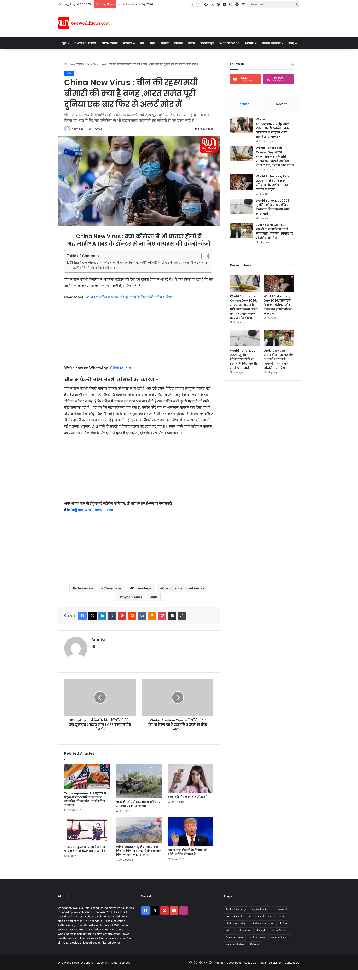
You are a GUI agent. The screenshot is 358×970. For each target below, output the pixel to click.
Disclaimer (275, 962)
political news (257, 937)
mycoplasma (132, 597)
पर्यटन (191, 43)
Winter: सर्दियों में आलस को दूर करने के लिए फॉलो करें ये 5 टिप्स (129, 297)
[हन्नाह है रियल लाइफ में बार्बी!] (190, 778)
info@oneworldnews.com (90, 510)
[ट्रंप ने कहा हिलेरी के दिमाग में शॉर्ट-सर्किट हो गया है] (190, 832)
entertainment (234, 916)
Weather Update (235, 944)
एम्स (154, 597)
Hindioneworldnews (262, 923)
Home (71, 64)
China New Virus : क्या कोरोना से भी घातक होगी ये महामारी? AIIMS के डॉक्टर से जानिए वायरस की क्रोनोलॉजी (139, 262)
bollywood (281, 909)
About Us (250, 962)
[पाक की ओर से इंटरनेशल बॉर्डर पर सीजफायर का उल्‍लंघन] (139, 781)
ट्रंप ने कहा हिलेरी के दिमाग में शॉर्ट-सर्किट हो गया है (187, 852)
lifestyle (261, 930)
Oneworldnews (234, 937)
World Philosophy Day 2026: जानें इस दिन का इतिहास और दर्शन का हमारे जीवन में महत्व (164, 4)
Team (262, 962)
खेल (142, 43)
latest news (244, 930)
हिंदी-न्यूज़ (254, 944)
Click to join (120, 368)
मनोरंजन (127, 43)
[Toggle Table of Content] (203, 256)
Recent (281, 104)
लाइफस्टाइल (207, 43)
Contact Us (292, 962)
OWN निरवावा (109, 43)
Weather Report (280, 937)
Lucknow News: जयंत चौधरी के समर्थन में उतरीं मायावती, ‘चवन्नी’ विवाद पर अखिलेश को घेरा (274, 231)
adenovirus (84, 588)
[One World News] (84, 23)
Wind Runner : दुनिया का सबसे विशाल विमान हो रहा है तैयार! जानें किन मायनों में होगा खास (139, 851)
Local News (279, 930)
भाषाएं (291, 43)
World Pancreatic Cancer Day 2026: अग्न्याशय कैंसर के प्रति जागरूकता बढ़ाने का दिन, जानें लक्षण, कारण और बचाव (275, 156)
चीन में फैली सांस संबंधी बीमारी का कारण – (99, 268)
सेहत (152, 43)
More (249, 43)
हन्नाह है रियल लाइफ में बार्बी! (187, 797)
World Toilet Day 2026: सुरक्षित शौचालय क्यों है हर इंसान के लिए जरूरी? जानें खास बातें (273, 207)
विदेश (79, 64)
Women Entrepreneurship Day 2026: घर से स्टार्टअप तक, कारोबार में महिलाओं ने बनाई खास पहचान (273, 128)
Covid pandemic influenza (183, 588)
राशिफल (178, 43)
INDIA (283, 923)
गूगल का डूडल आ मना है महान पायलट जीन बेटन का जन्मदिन (85, 849)
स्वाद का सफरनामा (271, 43)
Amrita (76, 128)
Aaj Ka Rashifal (260, 909)
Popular (243, 104)
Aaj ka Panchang (236, 909)
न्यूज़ (64, 43)
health (280, 916)
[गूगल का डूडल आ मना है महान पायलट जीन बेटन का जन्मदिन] (87, 830)
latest (229, 930)
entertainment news (259, 916)
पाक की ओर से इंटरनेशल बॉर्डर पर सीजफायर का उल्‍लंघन (138, 804)
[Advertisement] (216, 22)
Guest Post (233, 962)
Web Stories (229, 43)
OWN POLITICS (85, 43)
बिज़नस (164, 43)
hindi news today (236, 923)
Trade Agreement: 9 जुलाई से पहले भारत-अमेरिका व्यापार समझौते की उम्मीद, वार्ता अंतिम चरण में (85, 799)
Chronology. (142, 588)
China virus (112, 588)
